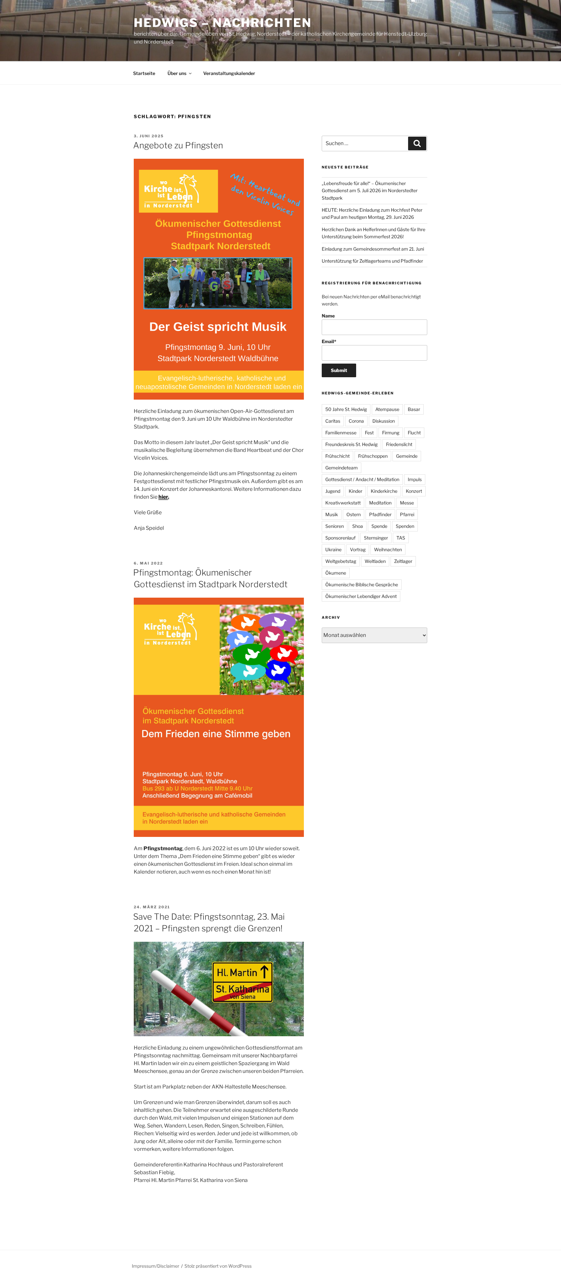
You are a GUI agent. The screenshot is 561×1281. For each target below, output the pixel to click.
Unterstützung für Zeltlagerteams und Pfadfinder (372, 261)
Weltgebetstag (340, 561)
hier (163, 497)
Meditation (380, 502)
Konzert (414, 491)
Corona (356, 421)
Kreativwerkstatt (343, 502)
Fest (369, 432)
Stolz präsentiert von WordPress (218, 1266)
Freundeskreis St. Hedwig (351, 444)
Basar (414, 409)
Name (328, 315)
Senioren (334, 526)
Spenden (405, 526)
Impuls (415, 479)
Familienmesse (340, 432)
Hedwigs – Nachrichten (222, 23)
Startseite (144, 73)
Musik (331, 514)
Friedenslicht (399, 444)
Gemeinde (407, 456)
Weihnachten (388, 549)
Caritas (332, 421)
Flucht (414, 432)
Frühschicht (337, 456)
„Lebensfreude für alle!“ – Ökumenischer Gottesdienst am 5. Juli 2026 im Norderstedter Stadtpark (370, 190)
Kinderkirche (384, 491)
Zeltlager (403, 561)
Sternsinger (376, 538)
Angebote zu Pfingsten (178, 145)
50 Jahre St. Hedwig (346, 409)
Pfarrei (407, 514)
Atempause (387, 409)
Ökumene (335, 573)
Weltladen (375, 561)
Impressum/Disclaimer (155, 1266)
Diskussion (383, 421)
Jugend (332, 491)
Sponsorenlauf (340, 538)
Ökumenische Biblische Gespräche (361, 584)
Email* (329, 341)
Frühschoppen (373, 456)
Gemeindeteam (341, 467)
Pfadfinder (380, 514)
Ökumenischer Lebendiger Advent (361, 596)
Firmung (390, 432)
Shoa (357, 526)
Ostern (353, 514)
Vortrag (358, 549)
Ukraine (333, 549)
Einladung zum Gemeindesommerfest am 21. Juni (373, 249)
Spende (379, 526)
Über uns (177, 73)
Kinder (355, 491)
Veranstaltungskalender (229, 73)
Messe (407, 502)
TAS (400, 538)
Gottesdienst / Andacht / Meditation (362, 479)
